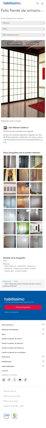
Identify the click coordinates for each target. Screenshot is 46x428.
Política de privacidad (11, 396)
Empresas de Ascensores (10, 332)
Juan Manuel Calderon (18, 128)
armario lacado (21, 271)
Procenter (5, 343)
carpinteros (21, 266)
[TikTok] (25, 380)
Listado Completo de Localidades (13, 352)
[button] (23, 325)
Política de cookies (10, 401)
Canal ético (5, 371)
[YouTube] (20, 380)
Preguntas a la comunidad (10, 339)
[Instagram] (4, 380)
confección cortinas (21, 268)
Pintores (4, 345)
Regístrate (5, 361)
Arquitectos (6, 351)
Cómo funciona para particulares (13, 359)
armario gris (9, 271)
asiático (33, 268)
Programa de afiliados (9, 373)
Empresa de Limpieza (9, 334)
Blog (3, 337)
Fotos (3, 341)
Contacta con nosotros (9, 375)
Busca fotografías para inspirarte (12, 18)
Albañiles (5, 349)
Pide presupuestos (23, 424)
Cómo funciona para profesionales (13, 364)
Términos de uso (9, 391)
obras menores (10, 266)
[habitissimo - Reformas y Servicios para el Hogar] (9, 3)
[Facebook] (9, 380)
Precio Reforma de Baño (10, 327)
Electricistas (6, 347)
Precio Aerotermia (8, 329)
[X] (14, 380)
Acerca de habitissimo (9, 369)
